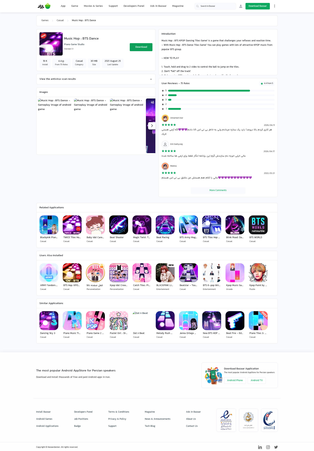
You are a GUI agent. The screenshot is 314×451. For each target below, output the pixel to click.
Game (74, 6)
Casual (60, 21)
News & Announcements (157, 419)
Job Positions (81, 419)
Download (141, 47)
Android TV (257, 381)
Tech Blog (150, 426)
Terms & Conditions (118, 412)
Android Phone (235, 381)
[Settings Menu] (274, 6)
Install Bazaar (43, 412)
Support (113, 6)
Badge (77, 426)
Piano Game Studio (74, 45)
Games (45, 21)
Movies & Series (93, 6)
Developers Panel (134, 6)
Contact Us (192, 426)
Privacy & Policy (117, 419)
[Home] (44, 6)
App (63, 6)
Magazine (178, 6)
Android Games (44, 419)
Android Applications (47, 426)
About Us (191, 419)
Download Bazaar (258, 6)
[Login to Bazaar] (240, 6)
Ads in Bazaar (158, 6)
